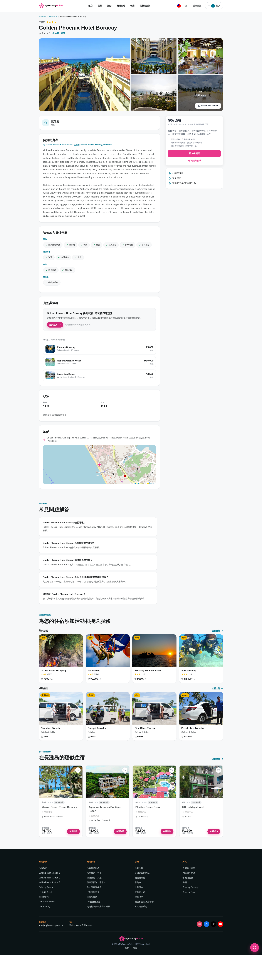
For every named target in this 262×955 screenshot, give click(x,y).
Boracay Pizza (189, 892)
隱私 (127, 948)
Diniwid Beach (45, 892)
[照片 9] (67, 796)
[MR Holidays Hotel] (201, 782)
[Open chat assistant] (254, 947)
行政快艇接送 (93, 892)
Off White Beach (47, 902)
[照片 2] (50, 796)
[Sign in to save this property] (78, 770)
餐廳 (132, 5)
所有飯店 (43, 868)
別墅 (100, 5)
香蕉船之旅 (140, 892)
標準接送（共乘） (95, 873)
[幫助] (186, 6)
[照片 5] (57, 796)
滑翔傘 (138, 882)
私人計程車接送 (94, 887)
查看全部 (216, 630)
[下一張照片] (79, 782)
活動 (109, 5)
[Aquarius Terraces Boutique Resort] (107, 782)
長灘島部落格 (189, 868)
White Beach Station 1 (49, 873)
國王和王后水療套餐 (144, 902)
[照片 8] (64, 796)
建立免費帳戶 (194, 161)
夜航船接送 (92, 897)
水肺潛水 (139, 887)
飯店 (90, 5)
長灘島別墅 (44, 897)
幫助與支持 (188, 878)
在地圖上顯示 (58, 33)
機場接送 (121, 5)
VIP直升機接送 (94, 902)
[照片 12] (74, 796)
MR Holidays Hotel (192, 807)
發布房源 (197, 5)
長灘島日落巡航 (142, 873)
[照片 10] (69, 796)
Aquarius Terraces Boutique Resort (105, 809)
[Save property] (78, 770)
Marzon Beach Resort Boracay (59, 807)
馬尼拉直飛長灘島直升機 (98, 907)
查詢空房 (53, 325)
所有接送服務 (93, 868)
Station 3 (53, 17)
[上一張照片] (42, 782)
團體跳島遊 (140, 878)
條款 (135, 948)
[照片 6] (60, 796)
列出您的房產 (189, 873)
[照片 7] (62, 796)
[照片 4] (55, 796)
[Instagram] (199, 924)
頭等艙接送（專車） (96, 882)
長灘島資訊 (145, 5)
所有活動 (139, 868)
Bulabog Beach (46, 887)
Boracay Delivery (190, 887)
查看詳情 (73, 831)
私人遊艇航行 (141, 907)
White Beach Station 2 (49, 878)
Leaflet (152, 483)
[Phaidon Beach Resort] (154, 782)
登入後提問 (194, 153)
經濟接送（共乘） (95, 878)
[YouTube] (220, 924)
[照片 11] (72, 796)
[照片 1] (47, 796)
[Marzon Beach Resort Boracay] (60, 782)
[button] (99, 464)
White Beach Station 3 (49, 882)
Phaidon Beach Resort (148, 807)
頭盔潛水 (139, 897)
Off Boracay (44, 907)
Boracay (42, 17)
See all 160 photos (209, 105)
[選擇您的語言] (179, 6)
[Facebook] (206, 924)
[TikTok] (213, 924)
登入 (216, 5)
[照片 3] (52, 796)
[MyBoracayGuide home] (51, 5)
